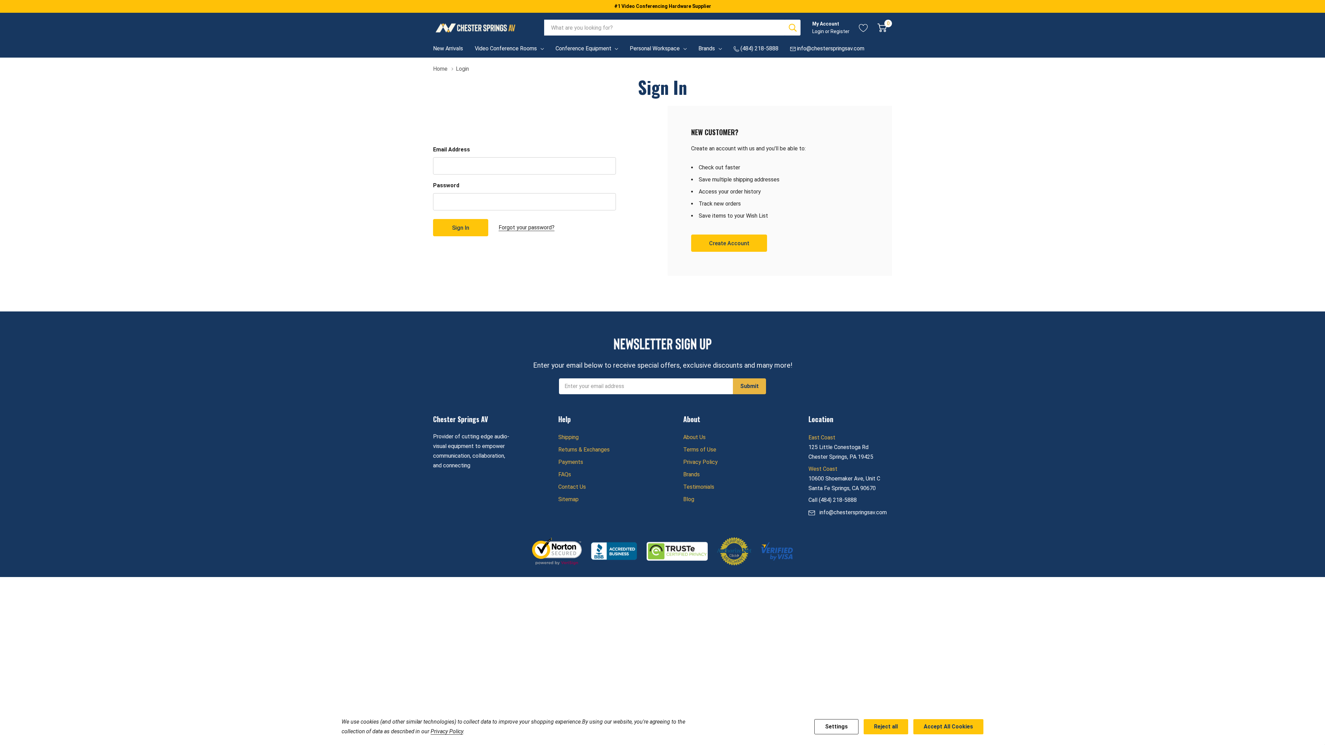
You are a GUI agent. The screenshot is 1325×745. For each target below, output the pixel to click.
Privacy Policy (700, 462)
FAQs (564, 474)
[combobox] (664, 28)
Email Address (451, 149)
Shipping (568, 437)
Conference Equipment (583, 48)
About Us (694, 437)
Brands (706, 48)
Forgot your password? (526, 227)
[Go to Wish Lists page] (863, 27)
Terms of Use (699, 449)
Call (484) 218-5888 (832, 500)
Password (446, 185)
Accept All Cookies (948, 726)
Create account (729, 243)
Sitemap (568, 499)
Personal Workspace (655, 48)
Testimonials (698, 487)
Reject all (886, 726)
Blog (688, 499)
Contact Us (572, 487)
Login (818, 31)
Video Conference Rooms (506, 48)
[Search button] (793, 28)
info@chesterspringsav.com (853, 512)
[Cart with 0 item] (882, 27)
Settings (836, 726)
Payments (570, 462)
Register (840, 31)
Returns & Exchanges (584, 449)
